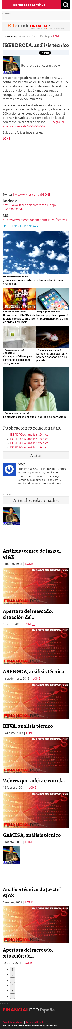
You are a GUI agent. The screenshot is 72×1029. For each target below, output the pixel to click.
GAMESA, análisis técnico (32, 835)
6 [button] (12, 996)
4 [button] (12, 985)
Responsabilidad (34, 1022)
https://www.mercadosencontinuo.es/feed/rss (35, 220)
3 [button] (12, 980)
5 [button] (12, 991)
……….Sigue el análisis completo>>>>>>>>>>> (33, 124)
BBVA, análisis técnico (28, 726)
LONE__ (57, 36)
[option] (36, 597)
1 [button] (12, 969)
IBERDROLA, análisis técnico (29, 435)
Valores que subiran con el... (34, 780)
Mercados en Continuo (29, 4)
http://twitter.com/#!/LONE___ (33, 194)
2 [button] (12, 975)
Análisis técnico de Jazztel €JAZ (32, 554)
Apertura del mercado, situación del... (28, 614)
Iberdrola (9, 36)
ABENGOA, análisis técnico (33, 671)
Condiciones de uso (13, 1022)
